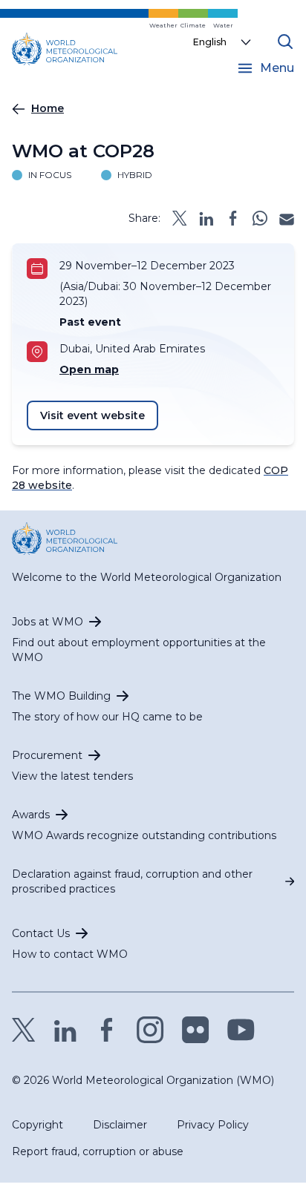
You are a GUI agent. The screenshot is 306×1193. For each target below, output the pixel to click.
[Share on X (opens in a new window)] (179, 218)
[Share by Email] (286, 218)
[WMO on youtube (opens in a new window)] (241, 1030)
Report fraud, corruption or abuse (97, 1151)
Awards (31, 814)
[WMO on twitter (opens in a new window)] (24, 1030)
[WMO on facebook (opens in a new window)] (107, 1030)
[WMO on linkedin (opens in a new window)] (65, 1030)
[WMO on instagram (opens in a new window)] (150, 1029)
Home (47, 108)
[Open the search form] (285, 41)
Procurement (47, 755)
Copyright (37, 1124)
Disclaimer (120, 1124)
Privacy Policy (213, 1124)
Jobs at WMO (47, 621)
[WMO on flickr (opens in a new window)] (195, 1029)
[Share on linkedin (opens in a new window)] (206, 218)
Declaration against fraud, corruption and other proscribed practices (132, 881)
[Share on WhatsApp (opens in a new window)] (260, 218)
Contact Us (41, 933)
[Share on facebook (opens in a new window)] (233, 218)
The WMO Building (61, 696)
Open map (89, 369)
